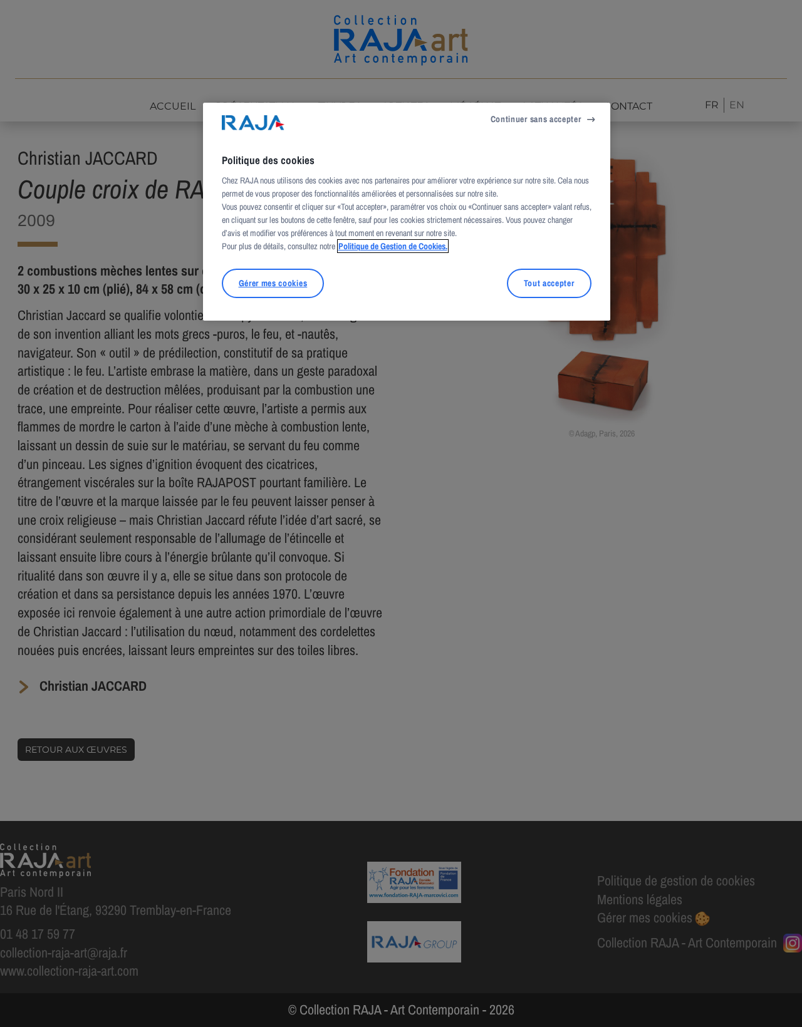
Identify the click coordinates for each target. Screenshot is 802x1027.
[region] (406, 212)
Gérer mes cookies (273, 283)
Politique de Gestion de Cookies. (392, 246)
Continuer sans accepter (536, 119)
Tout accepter (549, 283)
